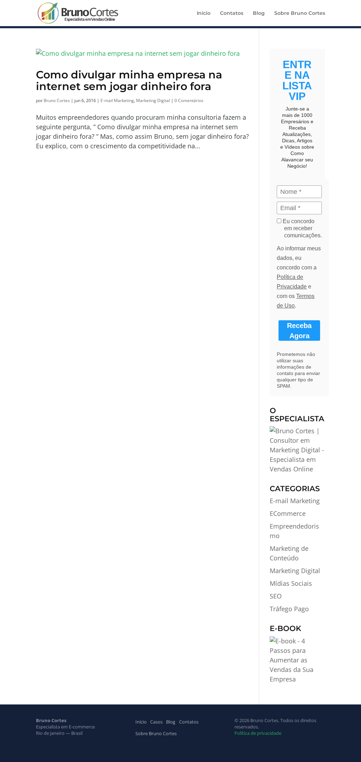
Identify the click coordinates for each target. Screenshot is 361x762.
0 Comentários (189, 100)
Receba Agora (299, 331)
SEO (276, 596)
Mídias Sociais (291, 583)
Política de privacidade (257, 733)
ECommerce (288, 513)
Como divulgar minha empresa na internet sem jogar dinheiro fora (129, 80)
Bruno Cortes (57, 100)
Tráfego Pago (289, 609)
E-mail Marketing (117, 100)
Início (203, 13)
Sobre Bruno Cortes (299, 13)
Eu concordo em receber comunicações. (301, 228)
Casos (156, 722)
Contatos (231, 13)
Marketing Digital (153, 100)
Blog (259, 13)
